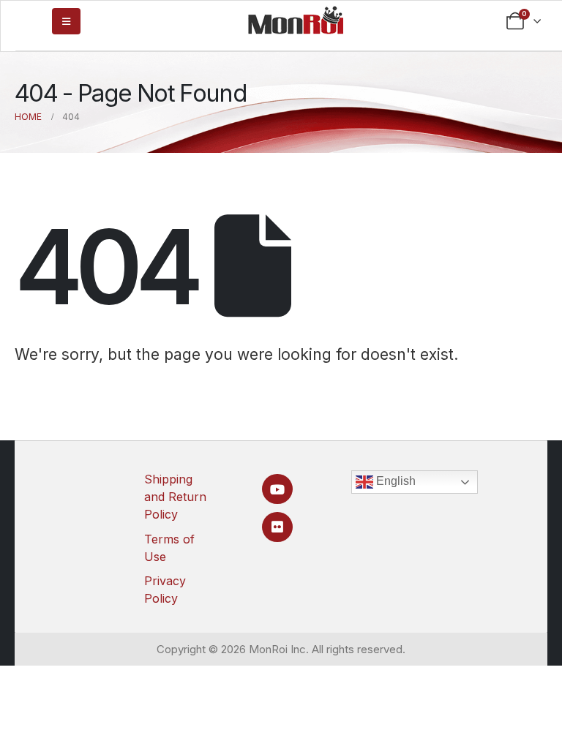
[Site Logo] (295, 19)
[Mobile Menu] (66, 21)
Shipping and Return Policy (175, 497)
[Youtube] (277, 489)
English (394, 481)
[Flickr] (277, 527)
